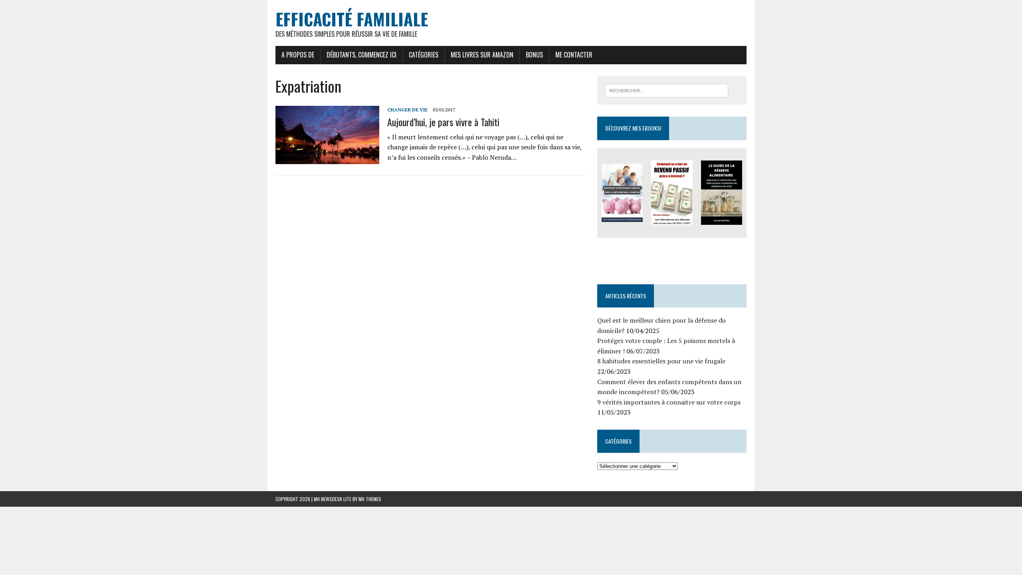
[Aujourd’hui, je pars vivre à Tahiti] (327, 159)
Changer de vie (407, 110)
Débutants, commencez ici (361, 54)
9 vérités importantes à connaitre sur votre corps (669, 402)
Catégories (423, 54)
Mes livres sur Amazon (482, 54)
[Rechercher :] (666, 89)
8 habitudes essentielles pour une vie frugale (661, 361)
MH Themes (369, 499)
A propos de (297, 54)
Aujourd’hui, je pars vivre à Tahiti (443, 122)
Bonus (534, 54)
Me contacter (573, 54)
